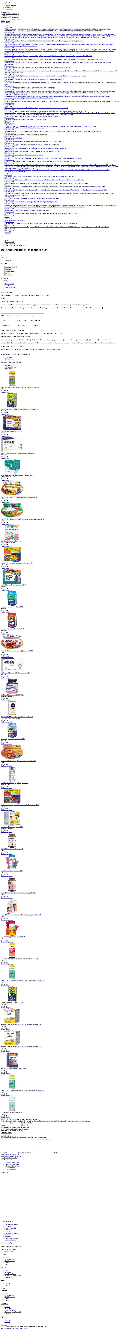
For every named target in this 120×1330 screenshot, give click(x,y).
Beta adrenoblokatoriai (74, 44)
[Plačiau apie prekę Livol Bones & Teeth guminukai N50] (12, 869)
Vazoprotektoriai (63, 44)
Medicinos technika (68, 126)
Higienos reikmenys (10, 141)
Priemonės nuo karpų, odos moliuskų (15, 148)
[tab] (8, 357)
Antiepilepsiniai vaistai (24, 76)
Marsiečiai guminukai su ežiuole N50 (12, 607)
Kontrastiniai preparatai (66, 101)
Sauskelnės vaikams (80, 131)
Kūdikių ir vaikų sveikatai (26, 223)
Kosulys (42, 96)
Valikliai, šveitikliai (39, 190)
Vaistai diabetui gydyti (46, 37)
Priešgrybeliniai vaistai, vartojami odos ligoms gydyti (20, 49)
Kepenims (66, 111)
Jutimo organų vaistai (73, 30)
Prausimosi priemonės (34, 193)
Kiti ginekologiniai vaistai (42, 56)
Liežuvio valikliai (55, 183)
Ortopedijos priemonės (29, 141)
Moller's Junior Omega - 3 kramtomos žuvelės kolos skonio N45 (20, 805)
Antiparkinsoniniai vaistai (38, 76)
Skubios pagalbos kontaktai (12, 1275)
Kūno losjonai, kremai (65, 180)
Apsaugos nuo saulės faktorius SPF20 (29, 207)
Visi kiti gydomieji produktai (18, 101)
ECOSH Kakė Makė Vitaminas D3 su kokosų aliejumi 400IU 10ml (21, 915)
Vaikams (44, 108)
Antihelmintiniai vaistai (25, 79)
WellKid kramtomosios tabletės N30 (11, 431)
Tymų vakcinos (103, 91)
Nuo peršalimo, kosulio (36, 155)
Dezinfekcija (39, 126)
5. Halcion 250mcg (10, 1169)
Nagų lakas (68, 213)
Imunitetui (60, 111)
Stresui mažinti (56, 223)
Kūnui (39, 176)
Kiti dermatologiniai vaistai (22, 52)
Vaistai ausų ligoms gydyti (27, 87)
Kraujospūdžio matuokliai (19, 145)
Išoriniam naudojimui (10, 138)
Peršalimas (99, 113)
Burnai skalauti (21, 165)
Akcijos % (7, 233)
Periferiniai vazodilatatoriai (50, 44)
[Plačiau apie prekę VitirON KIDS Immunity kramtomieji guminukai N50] (12, 649)
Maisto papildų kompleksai (12, 108)
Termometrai (30, 145)
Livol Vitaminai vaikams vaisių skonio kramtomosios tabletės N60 (20, 387)
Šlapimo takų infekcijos (80, 227)
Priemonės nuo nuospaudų (58, 148)
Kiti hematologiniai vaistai (76, 41)
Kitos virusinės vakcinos (101, 93)
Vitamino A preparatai (10, 116)
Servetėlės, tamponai (20, 161)
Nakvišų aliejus (81, 111)
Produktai (4, 1290)
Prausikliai (29, 180)
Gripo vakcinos (83, 91)
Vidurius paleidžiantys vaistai (39, 36)
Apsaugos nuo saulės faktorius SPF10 (74, 207)
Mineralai (29, 108)
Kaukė (33, 186)
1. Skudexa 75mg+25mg (11, 1162)
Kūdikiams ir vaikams (10, 176)
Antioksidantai (12, 111)
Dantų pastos (8, 183)
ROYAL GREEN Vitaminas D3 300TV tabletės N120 (17, 717)
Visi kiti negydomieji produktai (50, 101)
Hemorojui (58, 165)
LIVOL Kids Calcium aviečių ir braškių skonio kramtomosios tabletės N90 (23, 981)
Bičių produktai (21, 111)
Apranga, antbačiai (10, 134)
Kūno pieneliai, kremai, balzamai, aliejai (16, 193)
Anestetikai (7, 76)
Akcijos (6, 1264)
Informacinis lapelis (10, 267)
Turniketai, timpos (61, 161)
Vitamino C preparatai (23, 116)
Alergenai (7, 101)
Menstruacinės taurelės (37, 131)
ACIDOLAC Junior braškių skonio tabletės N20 (15, 673)
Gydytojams (8, 9)
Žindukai (81, 180)
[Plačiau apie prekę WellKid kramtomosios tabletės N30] (12, 429)
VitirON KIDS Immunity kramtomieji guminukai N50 (17, 651)
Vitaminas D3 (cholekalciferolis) (10, 1127)
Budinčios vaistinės (10, 5)
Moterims (67, 96)
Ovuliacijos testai (45, 158)
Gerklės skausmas (35, 96)
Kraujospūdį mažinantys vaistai (27, 44)
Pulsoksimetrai (38, 145)
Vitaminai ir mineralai (66, 114)
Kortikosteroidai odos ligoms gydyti (71, 51)
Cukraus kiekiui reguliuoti (42, 165)
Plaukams (30, 176)
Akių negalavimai (9, 227)
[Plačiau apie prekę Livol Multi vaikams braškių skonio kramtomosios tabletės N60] (12, 957)
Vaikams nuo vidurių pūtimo (45, 170)
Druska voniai (45, 193)
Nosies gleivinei (9, 155)
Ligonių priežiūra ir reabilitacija (52, 126)
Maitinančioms (99, 165)
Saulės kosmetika (56, 176)
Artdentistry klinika (10, 1240)
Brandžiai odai (19, 210)
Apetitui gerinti (12, 165)
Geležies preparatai (10, 119)
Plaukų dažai (101, 186)
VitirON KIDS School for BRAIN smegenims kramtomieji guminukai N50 (23, 519)
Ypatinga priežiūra (80, 190)
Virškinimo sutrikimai (44, 98)
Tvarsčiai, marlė (9, 161)
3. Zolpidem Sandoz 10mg (12, 1166)
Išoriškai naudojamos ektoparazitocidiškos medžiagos (48, 79)
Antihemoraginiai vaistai (26, 41)
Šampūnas (36, 180)
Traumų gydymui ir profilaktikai (54, 141)
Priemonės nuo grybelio (43, 148)
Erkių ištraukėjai (54, 145)
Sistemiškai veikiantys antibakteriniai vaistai (17, 62)
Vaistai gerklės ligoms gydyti (29, 82)
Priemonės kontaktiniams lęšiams (49, 151)
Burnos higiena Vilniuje (11, 1233)
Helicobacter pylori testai (57, 158)
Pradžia (6, 240)
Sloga (76, 223)
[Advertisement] (15, 1185)
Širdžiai (36, 114)
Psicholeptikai (50, 76)
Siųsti (55, 1152)
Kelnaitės (28, 131)
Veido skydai (43, 134)
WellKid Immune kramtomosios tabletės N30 (14, 585)
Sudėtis (7, 273)
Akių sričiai (57, 190)
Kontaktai (7, 4)
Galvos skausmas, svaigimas (21, 96)
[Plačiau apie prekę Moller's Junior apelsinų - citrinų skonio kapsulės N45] (12, 561)
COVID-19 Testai (9, 158)
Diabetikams (30, 111)
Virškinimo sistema (92, 170)
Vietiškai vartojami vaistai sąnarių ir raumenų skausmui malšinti (49, 71)
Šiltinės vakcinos (62, 91)
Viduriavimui (101, 170)
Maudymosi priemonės (45, 180)
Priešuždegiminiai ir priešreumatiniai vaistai (17, 71)
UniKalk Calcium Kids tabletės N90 (15, 245)
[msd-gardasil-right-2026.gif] (9, 1158)
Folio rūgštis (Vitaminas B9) (52, 116)
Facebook (4, 1288)
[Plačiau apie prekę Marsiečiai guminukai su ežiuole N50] (12, 605)
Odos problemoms (75, 96)
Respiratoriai (35, 134)
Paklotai (38, 141)
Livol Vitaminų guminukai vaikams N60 (13, 937)
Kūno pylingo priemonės (74, 193)
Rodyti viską (8, 27)
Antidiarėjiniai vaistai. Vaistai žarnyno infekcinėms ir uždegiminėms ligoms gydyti (72, 36)
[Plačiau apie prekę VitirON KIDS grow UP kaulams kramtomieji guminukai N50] (12, 495)
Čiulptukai (75, 180)
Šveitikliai (39, 202)
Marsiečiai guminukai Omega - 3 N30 (12, 1002)
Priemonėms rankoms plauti (34, 198)
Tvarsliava (20, 128)
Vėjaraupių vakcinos (41, 93)
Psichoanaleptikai (60, 76)
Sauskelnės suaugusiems (67, 131)
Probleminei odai (66, 190)
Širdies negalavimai (15, 98)
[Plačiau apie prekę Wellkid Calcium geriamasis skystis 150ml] (12, 1067)
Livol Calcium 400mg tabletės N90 (11, 1112)
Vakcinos (82, 30)
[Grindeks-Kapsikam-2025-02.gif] (11, 1156)
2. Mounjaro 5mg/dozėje (11, 1164)
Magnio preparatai (40, 119)
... (2, 237)
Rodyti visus (4, 1172)
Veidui (35, 176)
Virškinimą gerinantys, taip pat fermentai (28, 37)
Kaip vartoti (8, 269)
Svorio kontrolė (101, 166)
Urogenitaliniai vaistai (69, 29)
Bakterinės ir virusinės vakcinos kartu (15, 94)
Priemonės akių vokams (22, 151)
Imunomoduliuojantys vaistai (52, 67)
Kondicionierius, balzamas (18, 186)
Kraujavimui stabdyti (83, 165)
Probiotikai (106, 113)
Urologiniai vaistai (86, 56)
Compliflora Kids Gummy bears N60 (12, 827)
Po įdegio (19, 205)
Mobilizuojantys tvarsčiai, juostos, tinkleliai (39, 161)
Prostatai (65, 166)
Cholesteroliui (30, 165)
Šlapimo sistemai (44, 114)
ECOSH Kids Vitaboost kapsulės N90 (12, 849)
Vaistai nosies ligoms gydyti (12, 82)
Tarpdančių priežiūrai (43, 183)
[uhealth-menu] (9, 32)
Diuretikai (39, 44)
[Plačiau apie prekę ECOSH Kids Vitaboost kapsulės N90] (12, 847)
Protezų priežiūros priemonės (79, 183)
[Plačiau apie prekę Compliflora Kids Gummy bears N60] (12, 825)
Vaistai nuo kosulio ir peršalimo (59, 82)
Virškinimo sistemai (54, 114)
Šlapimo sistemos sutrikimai (29, 98)
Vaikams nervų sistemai (16, 170)
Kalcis (3, 1125)
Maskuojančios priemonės (23, 213)
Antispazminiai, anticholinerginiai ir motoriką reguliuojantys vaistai (75, 34)
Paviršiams (20, 138)
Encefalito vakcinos (73, 91)
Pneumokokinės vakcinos (38, 91)
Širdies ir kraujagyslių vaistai (40, 29)
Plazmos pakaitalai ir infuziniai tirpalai (57, 41)
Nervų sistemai (8, 113)
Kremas (43, 186)
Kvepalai (74, 213)
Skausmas (49, 223)
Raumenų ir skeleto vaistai (16, 30)
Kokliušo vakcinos (25, 91)
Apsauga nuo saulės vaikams (30, 205)
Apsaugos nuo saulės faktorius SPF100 (50, 205)
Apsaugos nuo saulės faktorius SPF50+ (73, 205)
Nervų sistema (8, 166)
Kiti (52, 98)
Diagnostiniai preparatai (34, 101)
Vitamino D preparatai (37, 116)
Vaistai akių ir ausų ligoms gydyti (45, 87)
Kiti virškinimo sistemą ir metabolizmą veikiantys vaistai (88, 37)
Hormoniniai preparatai (82, 29)
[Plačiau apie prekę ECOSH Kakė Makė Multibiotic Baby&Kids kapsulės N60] (12, 891)
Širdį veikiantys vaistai (11, 44)
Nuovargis (43, 223)
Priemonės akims (9, 151)
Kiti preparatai (97, 30)
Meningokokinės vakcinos (12, 91)
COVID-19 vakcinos (88, 93)
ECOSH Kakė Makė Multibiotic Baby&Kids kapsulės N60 (18, 893)
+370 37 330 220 (8, 1251)
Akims (6, 111)
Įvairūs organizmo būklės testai (74, 158)
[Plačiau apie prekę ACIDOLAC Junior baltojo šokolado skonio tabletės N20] (12, 451)
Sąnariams (112, 113)
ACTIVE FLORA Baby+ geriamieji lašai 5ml (14, 783)
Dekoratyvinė (70, 176)
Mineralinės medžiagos (65, 37)
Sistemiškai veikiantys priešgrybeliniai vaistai (43, 62)
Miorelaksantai (72, 71)
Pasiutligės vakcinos (16, 93)
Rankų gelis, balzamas (19, 198)
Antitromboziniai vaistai (11, 41)
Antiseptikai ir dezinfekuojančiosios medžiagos (96, 51)
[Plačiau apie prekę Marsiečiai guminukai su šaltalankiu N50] (12, 737)
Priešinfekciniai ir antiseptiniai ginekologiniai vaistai (19, 56)
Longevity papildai (10, 1228)
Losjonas (38, 186)
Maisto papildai (9, 104)
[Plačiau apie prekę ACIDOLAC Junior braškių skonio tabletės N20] (12, 671)
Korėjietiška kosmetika (11, 1224)
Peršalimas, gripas (86, 96)
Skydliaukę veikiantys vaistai (65, 59)
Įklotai (23, 131)
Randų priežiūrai (31, 148)
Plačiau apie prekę (6, 392)
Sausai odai (26, 210)
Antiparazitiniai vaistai (43, 30)
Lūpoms (6, 190)
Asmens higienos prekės (11, 126)
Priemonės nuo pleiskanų (71, 186)
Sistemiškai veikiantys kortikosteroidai (45, 59)
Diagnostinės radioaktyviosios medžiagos (85, 101)
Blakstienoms (47, 213)
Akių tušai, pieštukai (37, 213)
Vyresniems (57, 108)
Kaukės (18, 134)
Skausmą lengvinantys (80, 166)
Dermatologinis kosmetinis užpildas (96, 190)
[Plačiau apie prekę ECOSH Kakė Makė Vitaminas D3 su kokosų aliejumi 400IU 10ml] (12, 913)
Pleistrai (54, 161)
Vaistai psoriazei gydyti (20, 51)
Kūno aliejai (55, 180)
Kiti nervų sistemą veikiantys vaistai (75, 76)
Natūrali (64, 176)
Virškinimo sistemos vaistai (12, 29)
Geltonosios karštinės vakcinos (57, 93)
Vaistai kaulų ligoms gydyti (98, 71)
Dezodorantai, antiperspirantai (58, 193)
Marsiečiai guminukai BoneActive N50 (12, 629)
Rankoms (44, 176)
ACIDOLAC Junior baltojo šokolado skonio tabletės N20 (18, 453)
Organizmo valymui (50, 113)
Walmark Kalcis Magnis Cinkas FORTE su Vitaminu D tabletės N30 (21, 1024)
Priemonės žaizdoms (62, 227)
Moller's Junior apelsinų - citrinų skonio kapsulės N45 (17, 563)
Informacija (5, 1303)
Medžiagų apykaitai (110, 165)
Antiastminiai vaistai (44, 82)
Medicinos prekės (9, 123)
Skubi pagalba (8, 7)
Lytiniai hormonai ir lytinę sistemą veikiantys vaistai (65, 56)
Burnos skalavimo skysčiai (29, 183)
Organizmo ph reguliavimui (36, 113)
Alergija (6, 223)
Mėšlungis (13, 228)
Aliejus (47, 186)
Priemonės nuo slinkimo (56, 186)
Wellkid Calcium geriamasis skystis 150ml (13, 1068)
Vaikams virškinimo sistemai (62, 170)
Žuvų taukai (64, 108)
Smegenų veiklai (20, 114)
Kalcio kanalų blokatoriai (88, 44)
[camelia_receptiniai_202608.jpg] (11, 362)
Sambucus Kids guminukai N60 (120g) (12, 695)
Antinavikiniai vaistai (10, 67)
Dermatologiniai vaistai (56, 29)
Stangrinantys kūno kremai (98, 193)
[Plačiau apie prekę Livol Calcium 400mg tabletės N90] (12, 1111)
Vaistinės (7, 1270)
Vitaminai (55, 37)
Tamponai (89, 131)
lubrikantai (7, 1236)
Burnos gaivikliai (65, 183)
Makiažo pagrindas (10, 213)
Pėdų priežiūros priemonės (49, 202)
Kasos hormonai (78, 59)
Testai (15, 128)
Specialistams (9, 275)
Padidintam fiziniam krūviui (72, 113)
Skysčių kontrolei (9, 114)
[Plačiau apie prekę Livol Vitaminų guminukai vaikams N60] (12, 935)
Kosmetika (7, 173)
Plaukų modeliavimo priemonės (87, 186)
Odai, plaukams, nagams (20, 113)
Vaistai (6, 25)
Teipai (43, 141)
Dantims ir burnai (22, 176)
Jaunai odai (33, 210)
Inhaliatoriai (8, 145)
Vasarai (6, 217)
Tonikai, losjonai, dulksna (21, 190)
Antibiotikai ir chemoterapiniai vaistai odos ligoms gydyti (44, 51)
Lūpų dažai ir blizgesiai (58, 213)
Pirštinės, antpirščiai (26, 134)
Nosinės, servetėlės (49, 131)
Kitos (23, 171)
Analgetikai (14, 76)
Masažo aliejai (86, 193)
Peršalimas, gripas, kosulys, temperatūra (51, 166)
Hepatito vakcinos (93, 91)
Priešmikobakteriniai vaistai (65, 62)
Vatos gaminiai (96, 131)
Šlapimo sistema (13, 168)
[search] (19, 19)
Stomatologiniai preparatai (12, 34)
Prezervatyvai (8, 1235)
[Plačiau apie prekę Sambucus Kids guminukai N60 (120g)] (12, 693)
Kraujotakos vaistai (26, 29)
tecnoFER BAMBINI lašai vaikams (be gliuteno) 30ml (17, 475)
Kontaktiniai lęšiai (34, 151)
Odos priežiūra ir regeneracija (82, 126)
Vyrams (39, 108)
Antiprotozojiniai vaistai (11, 79)
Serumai (31, 190)
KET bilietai (8, 1226)
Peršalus (10, 128)
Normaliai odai (41, 210)
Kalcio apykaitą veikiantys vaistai (93, 59)
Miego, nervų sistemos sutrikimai (55, 96)
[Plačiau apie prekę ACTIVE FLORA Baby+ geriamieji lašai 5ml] (12, 781)
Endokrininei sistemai (40, 111)
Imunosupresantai (66, 67)
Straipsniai (7, 232)
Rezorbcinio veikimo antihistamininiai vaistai (81, 82)
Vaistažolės (26, 128)
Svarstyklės (46, 145)
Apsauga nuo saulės (10, 205)
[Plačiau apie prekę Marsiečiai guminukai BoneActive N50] (12, 627)
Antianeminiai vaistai (39, 41)
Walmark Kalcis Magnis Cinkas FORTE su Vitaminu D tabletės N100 (21, 1046)
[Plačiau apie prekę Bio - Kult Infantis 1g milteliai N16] (12, 539)
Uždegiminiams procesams (37, 128)
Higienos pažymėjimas (11, 1238)
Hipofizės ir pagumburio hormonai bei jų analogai (19, 59)
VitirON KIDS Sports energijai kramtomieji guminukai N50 (18, 761)
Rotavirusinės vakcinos (28, 93)
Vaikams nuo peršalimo (30, 170)
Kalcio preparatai (30, 119)
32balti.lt (7, 1231)
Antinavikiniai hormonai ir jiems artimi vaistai (30, 67)
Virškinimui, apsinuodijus (94, 227)
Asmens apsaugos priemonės (27, 126)
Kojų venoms (73, 111)
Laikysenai (19, 141)
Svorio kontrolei (29, 114)
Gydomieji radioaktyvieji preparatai (108, 101)
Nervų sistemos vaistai (30, 30)
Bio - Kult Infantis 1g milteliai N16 (11, 541)
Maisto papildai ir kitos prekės (17, 220)
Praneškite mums (6, 1132)
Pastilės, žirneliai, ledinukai (88, 113)
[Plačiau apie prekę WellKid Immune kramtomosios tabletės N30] (12, 583)
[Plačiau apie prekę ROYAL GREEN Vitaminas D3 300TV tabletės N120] (12, 715)
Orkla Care (4, 257)
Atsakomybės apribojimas (8, 1328)
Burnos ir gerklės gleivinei (22, 155)
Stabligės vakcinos (51, 91)
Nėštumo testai (35, 158)
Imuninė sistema (66, 165)
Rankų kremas (8, 198)
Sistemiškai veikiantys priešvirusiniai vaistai (86, 62)
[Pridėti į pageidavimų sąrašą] (12, 392)
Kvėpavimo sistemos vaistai (58, 30)
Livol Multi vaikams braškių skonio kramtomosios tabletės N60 (19, 959)
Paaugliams (50, 108)
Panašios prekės (9, 271)
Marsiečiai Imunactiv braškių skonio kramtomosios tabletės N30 (20, 409)
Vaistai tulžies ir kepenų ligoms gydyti (19, 36)
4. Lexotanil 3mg (9, 1167)
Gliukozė (54, 111)
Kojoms (49, 176)
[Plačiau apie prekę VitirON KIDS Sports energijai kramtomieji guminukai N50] (12, 759)
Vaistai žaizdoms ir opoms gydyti (71, 49)
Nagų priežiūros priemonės (51, 198)
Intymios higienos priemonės (12, 131)
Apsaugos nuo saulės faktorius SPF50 (96, 205)
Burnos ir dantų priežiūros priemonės (15, 180)
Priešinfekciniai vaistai (95, 29)
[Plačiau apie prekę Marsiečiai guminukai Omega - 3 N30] (12, 1001)
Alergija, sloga (8, 96)
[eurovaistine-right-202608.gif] (10, 1154)
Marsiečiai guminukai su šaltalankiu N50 (13, 739)
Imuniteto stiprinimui (21, 227)
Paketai (57, 131)
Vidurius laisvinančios (15, 171)
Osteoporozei (60, 113)
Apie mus (7, 2)
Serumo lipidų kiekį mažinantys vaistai (26, 46)
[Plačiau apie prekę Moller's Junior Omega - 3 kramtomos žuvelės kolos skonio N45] (12, 803)
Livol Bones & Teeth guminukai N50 (12, 871)
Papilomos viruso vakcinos (74, 93)
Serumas (28, 186)
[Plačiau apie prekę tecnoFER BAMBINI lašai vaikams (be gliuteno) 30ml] (12, 473)
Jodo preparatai (20, 119)
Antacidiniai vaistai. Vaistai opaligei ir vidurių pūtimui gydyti (38, 34)
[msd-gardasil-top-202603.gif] (10, 14)
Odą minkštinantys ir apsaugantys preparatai (49, 49)
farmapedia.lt (8, 1230)
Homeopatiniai (89, 30)
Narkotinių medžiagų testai (23, 158)
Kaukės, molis (49, 190)
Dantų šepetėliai (17, 183)
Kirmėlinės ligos (14, 223)
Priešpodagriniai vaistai (83, 71)
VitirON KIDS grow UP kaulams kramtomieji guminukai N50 (19, 497)
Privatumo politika (21, 1328)
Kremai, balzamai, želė (11, 202)
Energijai (49, 111)
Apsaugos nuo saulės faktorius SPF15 (51, 207)
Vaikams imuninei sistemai (78, 170)
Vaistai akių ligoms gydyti (12, 87)
